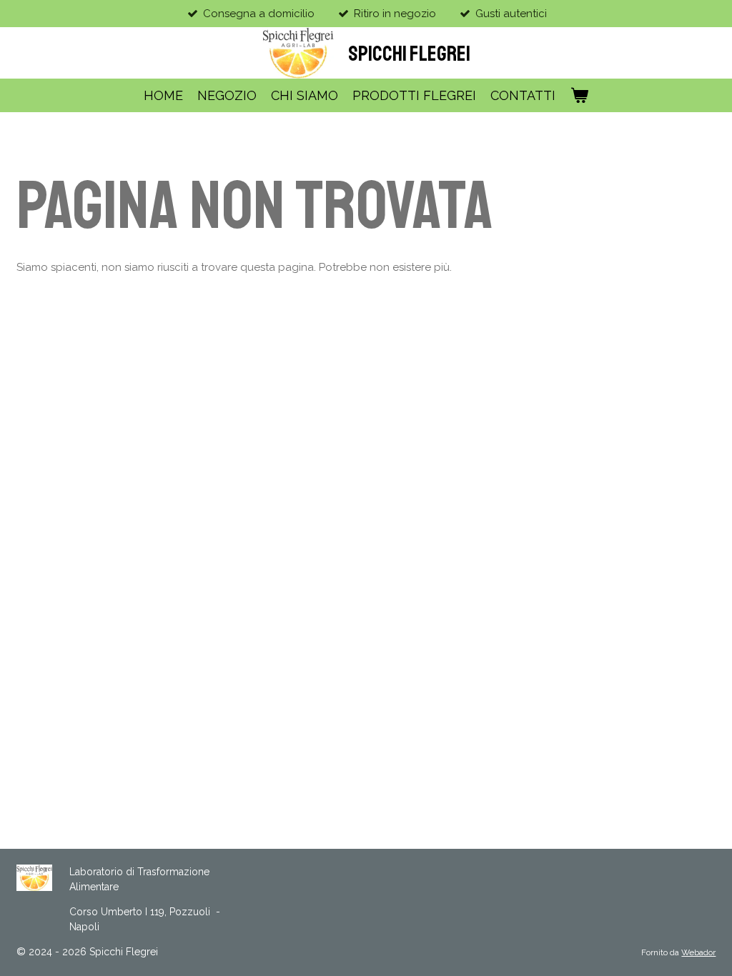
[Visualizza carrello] (579, 95)
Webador (698, 952)
